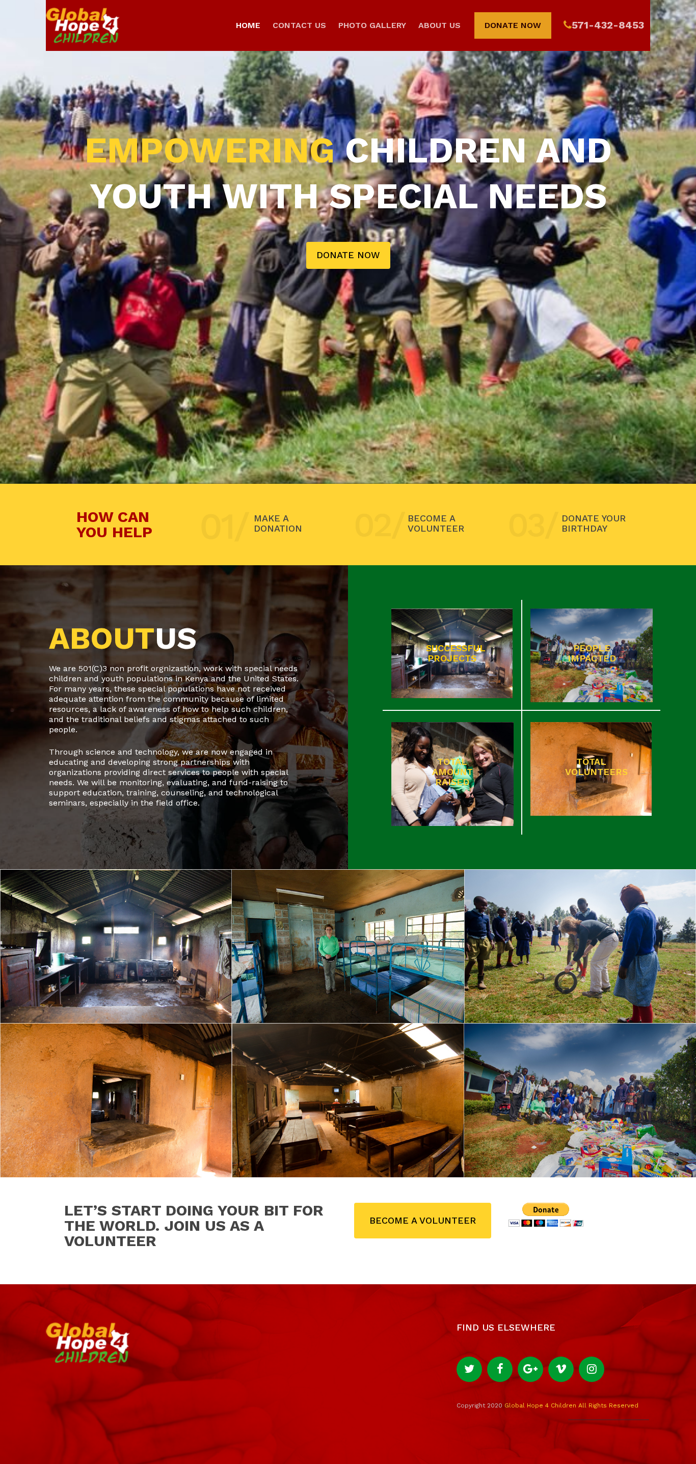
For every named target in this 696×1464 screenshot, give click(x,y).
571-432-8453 (608, 25)
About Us (439, 25)
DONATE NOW (348, 255)
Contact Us (299, 25)
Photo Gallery (372, 25)
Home (248, 25)
